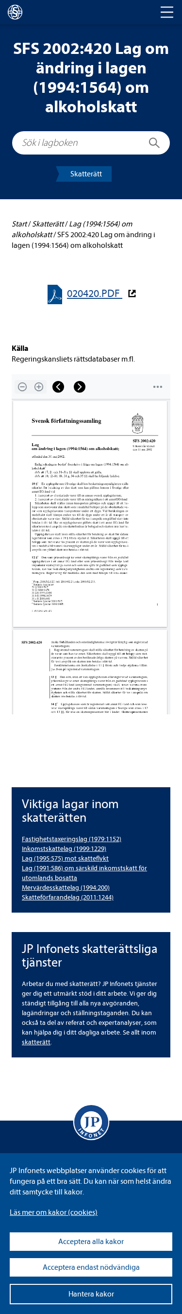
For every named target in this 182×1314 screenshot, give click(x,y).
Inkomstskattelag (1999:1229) (64, 849)
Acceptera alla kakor (91, 1241)
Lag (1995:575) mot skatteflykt (65, 858)
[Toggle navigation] (167, 12)
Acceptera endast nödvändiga (91, 1267)
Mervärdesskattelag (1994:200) (66, 887)
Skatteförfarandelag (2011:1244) (68, 897)
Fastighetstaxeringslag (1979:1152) (71, 839)
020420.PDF (94, 294)
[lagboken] (15, 12)
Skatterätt (86, 174)
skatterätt (36, 1042)
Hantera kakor (91, 1294)
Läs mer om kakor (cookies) (54, 1212)
